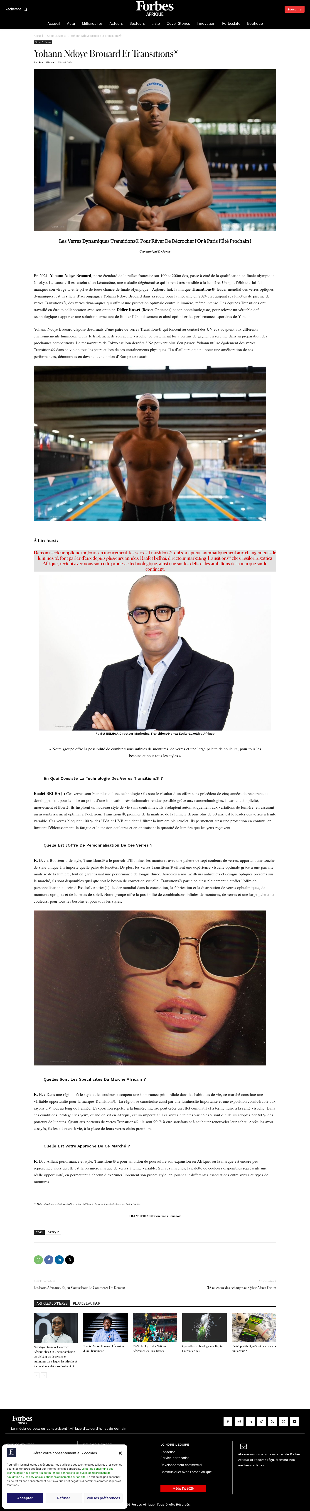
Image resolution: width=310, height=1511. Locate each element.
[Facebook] (48, 1259)
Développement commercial (181, 1465)
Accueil (38, 36)
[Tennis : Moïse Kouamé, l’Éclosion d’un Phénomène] (105, 1328)
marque (196, 289)
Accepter (25, 1498)
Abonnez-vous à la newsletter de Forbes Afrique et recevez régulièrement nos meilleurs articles (269, 1459)
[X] (69, 1259)
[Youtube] (294, 1421)
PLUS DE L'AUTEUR (86, 1303)
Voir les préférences (103, 1498)
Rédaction (167, 1452)
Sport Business (56, 36)
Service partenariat (174, 1458)
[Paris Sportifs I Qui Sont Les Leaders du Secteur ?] (254, 1328)
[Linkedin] (59, 1259)
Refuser (63, 1498)
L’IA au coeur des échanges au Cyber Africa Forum (241, 1288)
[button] (120, 1453)
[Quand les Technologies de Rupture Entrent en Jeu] (204, 1328)
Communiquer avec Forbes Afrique (186, 1472)
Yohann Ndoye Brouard (70, 275)
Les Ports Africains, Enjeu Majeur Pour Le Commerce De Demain (79, 1288)
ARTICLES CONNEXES (52, 1303)
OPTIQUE (53, 1232)
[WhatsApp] (38, 1259)
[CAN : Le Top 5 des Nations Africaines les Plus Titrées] (155, 1328)
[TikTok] (261, 1421)
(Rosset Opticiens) (153, 309)
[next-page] (44, 1375)
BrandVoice (46, 62)
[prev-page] (36, 1375)
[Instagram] (239, 1421)
